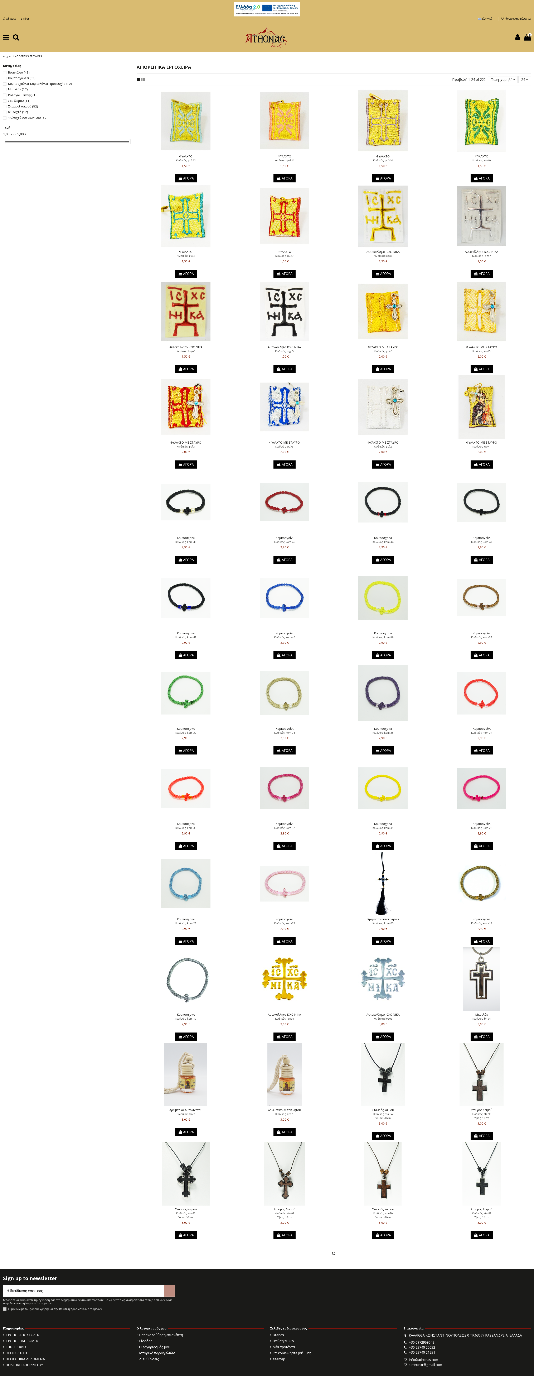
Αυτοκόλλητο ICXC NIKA (383, 252)
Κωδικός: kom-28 (481, 828)
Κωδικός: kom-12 (185, 1018)
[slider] (4, 141)
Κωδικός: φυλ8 (186, 256)
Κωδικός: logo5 (284, 351)
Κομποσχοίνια (21, 78)
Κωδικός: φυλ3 (284, 446)
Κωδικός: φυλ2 (383, 446)
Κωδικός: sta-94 (383, 1114)
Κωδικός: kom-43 (481, 542)
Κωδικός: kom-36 (284, 733)
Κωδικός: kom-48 (185, 542)
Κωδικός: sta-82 (481, 1312)
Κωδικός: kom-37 (185, 733)
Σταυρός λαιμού (383, 1110)
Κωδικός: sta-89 (481, 1213)
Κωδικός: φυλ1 (481, 446)
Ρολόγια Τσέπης (22, 95)
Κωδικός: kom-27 (185, 923)
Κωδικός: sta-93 (481, 1114)
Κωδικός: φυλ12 (186, 160)
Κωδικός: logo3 (383, 1018)
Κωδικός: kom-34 (481, 733)
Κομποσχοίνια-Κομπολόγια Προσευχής (40, 83)
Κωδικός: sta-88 (185, 1312)
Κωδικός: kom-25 (284, 923)
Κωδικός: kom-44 (383, 542)
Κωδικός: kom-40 (284, 637)
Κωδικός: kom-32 (284, 828)
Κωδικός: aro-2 (186, 1114)
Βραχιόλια (19, 72)
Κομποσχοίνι (186, 538)
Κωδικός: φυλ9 (481, 160)
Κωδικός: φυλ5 (481, 351)
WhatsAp (11, 18)
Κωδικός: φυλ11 (284, 160)
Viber (25, 18)
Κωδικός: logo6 (186, 351)
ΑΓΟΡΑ (188, 178)
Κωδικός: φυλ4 (186, 446)
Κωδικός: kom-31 (383, 828)
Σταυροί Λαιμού (23, 106)
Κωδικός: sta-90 (383, 1213)
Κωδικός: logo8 (383, 256)
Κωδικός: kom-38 (481, 637)
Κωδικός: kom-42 (185, 637)
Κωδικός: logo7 (481, 256)
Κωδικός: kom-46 (284, 542)
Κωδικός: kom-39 (383, 637)
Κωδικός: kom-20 (383, 923)
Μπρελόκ (481, 1014)
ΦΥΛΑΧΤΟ (186, 156)
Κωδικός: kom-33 (185, 828)
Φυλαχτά (18, 112)
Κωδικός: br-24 (481, 1018)
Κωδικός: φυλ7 (284, 256)
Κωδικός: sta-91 (284, 1213)
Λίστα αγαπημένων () (517, 18)
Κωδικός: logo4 (284, 1018)
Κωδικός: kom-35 (383, 733)
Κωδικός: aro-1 (284, 1114)
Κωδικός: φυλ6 (383, 351)
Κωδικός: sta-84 (284, 1312)
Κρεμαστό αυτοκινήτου (383, 919)
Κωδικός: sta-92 (185, 1213)
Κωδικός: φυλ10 (383, 160)
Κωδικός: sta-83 (383, 1312)
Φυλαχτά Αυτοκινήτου (28, 117)
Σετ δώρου (19, 101)
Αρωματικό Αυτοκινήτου (185, 1110)
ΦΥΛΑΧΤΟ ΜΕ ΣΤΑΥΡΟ (383, 347)
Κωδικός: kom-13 (481, 923)
